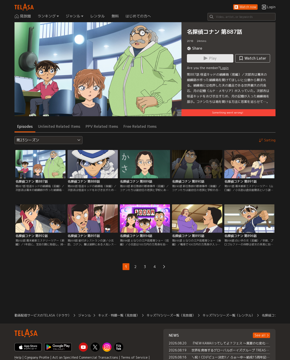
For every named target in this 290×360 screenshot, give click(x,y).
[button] (245, 7)
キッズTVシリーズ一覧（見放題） (171, 315)
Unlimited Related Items (59, 126)
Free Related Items (140, 126)
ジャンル (84, 315)
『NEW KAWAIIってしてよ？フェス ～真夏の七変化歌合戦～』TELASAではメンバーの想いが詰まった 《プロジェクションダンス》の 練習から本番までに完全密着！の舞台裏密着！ (230, 343)
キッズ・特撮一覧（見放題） (118, 315)
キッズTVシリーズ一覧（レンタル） (228, 315)
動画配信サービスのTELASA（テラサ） (42, 315)
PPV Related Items (102, 126)
